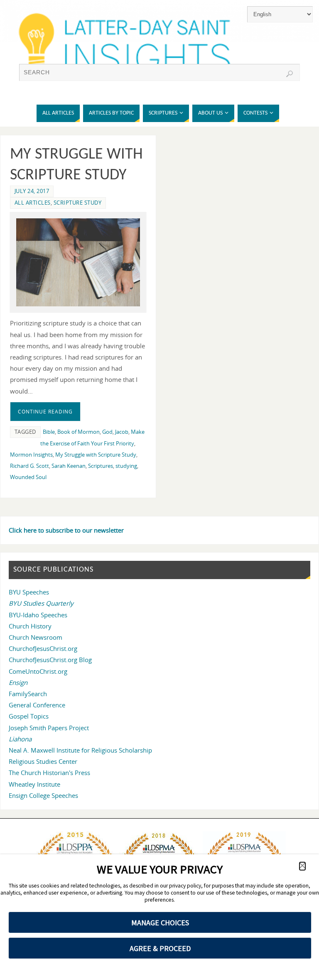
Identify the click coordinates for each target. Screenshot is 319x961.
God (107, 431)
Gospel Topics (29, 716)
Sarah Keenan (69, 465)
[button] (302, 866)
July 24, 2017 (32, 191)
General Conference (37, 705)
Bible (49, 431)
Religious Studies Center (43, 761)
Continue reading (45, 411)
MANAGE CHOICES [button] (160, 922)
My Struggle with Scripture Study (95, 454)
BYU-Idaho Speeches (38, 615)
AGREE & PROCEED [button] (160, 948)
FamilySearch (28, 694)
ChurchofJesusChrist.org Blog (50, 659)
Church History (30, 626)
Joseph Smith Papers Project (49, 728)
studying (126, 465)
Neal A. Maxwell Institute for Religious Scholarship (80, 750)
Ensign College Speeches (43, 795)
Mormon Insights (31, 454)
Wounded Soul (28, 477)
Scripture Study (78, 202)
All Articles (33, 202)
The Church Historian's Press (49, 772)
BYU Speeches (29, 592)
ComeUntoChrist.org (38, 671)
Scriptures (100, 465)
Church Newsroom (35, 637)
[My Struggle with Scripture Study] (78, 262)
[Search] (289, 74)
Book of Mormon (78, 431)
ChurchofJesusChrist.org (43, 648)
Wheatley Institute (34, 784)
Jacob (121, 431)
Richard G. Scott (29, 465)
